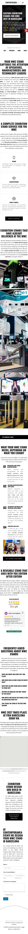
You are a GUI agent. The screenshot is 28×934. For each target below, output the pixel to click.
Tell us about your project (14, 558)
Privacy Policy (9, 895)
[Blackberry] (14, 414)
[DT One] (14, 274)
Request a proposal (14, 218)
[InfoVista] (14, 330)
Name (5, 864)
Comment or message (10, 881)
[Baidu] (14, 386)
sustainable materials (15, 114)
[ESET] (14, 302)
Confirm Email (18, 878)
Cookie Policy (16, 929)
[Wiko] (14, 358)
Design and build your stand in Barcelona (14, 816)
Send (5, 899)
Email (4, 878)
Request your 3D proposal (11, 35)
